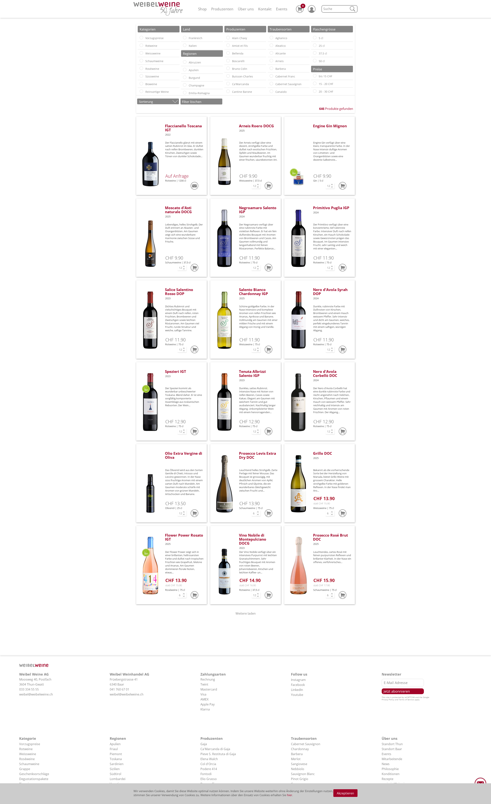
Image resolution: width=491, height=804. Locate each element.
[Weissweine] (141, 53)
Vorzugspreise (29, 744)
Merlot (296, 759)
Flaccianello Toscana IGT (183, 127)
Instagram (298, 680)
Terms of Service (406, 699)
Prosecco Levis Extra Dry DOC (257, 455)
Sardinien (117, 764)
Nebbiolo (297, 769)
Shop (202, 9)
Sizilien (115, 769)
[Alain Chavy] (228, 37)
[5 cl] (314, 37)
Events (281, 9)
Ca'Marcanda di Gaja (215, 749)
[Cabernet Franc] (271, 76)
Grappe (24, 769)
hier (289, 795)
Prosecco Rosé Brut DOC (330, 537)
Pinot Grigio (299, 779)
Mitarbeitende (392, 759)
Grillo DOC (322, 453)
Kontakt (265, 9)
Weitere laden (246, 613)
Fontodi (206, 774)
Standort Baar (392, 749)
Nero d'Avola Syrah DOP (330, 291)
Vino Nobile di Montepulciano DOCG (252, 539)
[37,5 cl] (314, 53)
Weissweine (27, 754)
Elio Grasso (208, 779)
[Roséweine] (141, 68)
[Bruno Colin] (228, 68)
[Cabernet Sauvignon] (271, 83)
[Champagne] (184, 85)
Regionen (118, 738)
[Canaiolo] (271, 91)
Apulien (115, 744)
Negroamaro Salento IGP (257, 209)
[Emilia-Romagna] (184, 92)
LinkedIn (297, 690)
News (386, 764)
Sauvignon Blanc (303, 774)
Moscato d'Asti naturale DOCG (178, 209)
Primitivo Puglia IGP (331, 207)
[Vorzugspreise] (141, 37)
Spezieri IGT (175, 371)
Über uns (246, 9)
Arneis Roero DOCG (256, 125)
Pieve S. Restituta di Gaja (218, 754)
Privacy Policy (388, 699)
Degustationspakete (33, 779)
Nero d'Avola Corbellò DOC (325, 373)
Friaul (114, 749)
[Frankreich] (184, 37)
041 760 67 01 (119, 689)
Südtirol (115, 774)
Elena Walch (209, 759)
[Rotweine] (141, 45)
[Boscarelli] (228, 60)
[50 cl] (314, 60)
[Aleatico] (271, 45)
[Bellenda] (228, 53)
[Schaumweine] (141, 60)
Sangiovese (299, 764)
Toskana (116, 759)
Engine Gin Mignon (330, 125)
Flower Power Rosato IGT (184, 537)
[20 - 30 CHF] (314, 91)
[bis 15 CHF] (314, 75)
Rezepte (387, 779)
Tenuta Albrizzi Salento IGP (252, 373)
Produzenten (222, 9)
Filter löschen (191, 102)
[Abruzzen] (184, 62)
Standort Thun (392, 744)
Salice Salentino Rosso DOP (179, 291)
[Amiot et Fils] (228, 45)
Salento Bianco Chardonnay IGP (253, 291)
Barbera (297, 754)
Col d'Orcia (208, 764)
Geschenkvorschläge (34, 774)
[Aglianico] (271, 37)
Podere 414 (208, 769)
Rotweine (26, 749)
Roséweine (27, 759)
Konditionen (391, 774)
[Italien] (184, 45)
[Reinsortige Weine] (141, 91)
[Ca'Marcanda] (228, 83)
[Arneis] (271, 60)
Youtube (297, 695)
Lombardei (117, 779)
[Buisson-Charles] (228, 76)
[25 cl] (314, 45)
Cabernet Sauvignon (305, 744)
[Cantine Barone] (228, 91)
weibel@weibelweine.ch (36, 694)
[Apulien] (184, 69)
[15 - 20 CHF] (314, 83)
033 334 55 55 (29, 689)
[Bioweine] (141, 83)
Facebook (298, 685)
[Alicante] (271, 53)
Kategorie (27, 738)
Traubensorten (304, 738)
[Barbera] (271, 68)
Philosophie (390, 769)
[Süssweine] (141, 76)
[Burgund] (184, 77)
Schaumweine (29, 764)
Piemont (116, 754)
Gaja (203, 744)
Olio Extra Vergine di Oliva (183, 455)
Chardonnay (300, 749)
